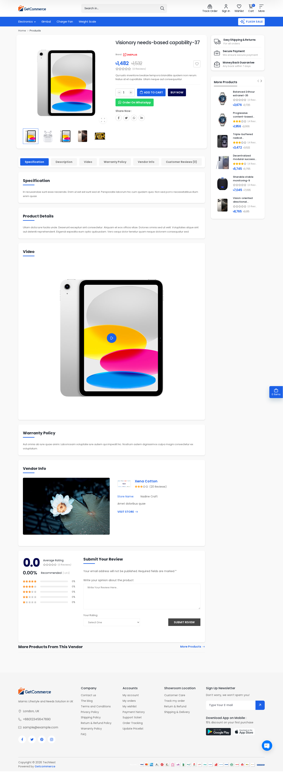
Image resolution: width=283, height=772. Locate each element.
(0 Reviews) (139, 69)
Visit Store (125, 512)
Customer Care (174, 695)
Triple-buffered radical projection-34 (243, 137)
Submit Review (184, 622)
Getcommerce (45, 766)
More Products (190, 647)
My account (131, 695)
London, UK (31, 711)
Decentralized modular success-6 (244, 159)
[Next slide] (261, 80)
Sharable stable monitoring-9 (243, 178)
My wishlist (130, 706)
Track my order (174, 701)
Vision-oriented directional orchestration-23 (244, 201)
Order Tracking (133, 723)
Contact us (88, 695)
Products (35, 30)
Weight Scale (87, 22)
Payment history (134, 712)
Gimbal (46, 22)
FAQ (83, 734)
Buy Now (177, 92)
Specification (34, 162)
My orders (129, 701)
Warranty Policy (115, 162)
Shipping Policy (91, 717)
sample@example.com (40, 727)
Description (64, 162)
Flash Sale (254, 22)
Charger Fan (65, 22)
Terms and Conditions (96, 706)
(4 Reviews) (252, 121)
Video (88, 162)
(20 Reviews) (158, 486)
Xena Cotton (146, 481)
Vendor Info (146, 162)
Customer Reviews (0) (181, 162)
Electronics (25, 22)
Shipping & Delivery (177, 712)
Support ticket (132, 717)
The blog (87, 701)
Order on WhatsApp (136, 102)
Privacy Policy (90, 712)
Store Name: (125, 496)
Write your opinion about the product (108, 580)
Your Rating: (90, 615)
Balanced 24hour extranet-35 (244, 93)
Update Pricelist (133, 729)
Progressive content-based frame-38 (243, 116)
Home (22, 30)
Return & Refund (175, 706)
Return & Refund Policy (96, 723)
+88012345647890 (37, 719)
